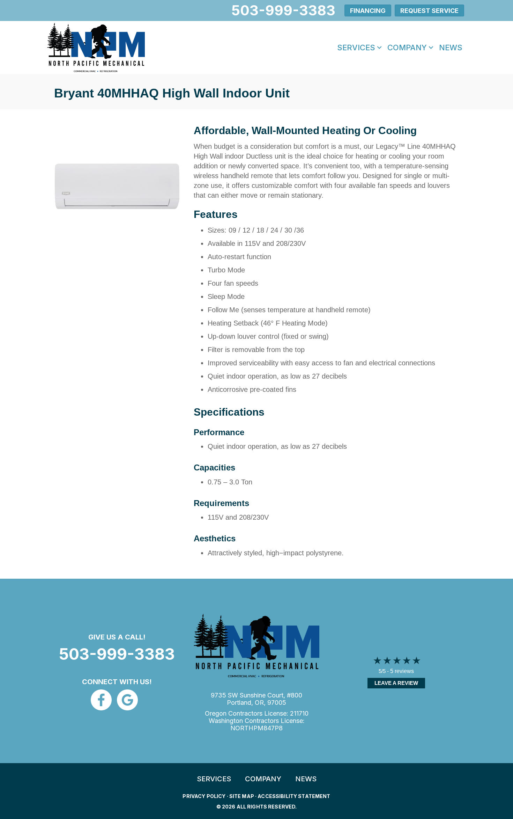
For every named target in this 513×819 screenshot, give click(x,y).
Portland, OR (245, 702)
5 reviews (402, 671)
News (450, 47)
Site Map (241, 796)
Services (356, 47)
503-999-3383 (117, 654)
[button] (379, 47)
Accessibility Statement (294, 796)
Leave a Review (396, 683)
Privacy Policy (204, 796)
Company (407, 47)
